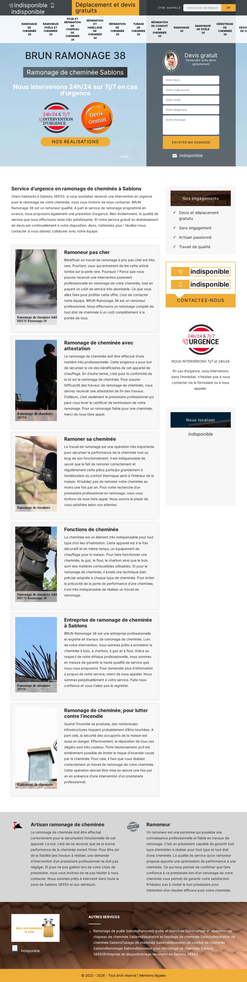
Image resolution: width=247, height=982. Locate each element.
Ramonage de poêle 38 (203, 29)
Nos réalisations (75, 141)
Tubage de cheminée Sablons (145, 942)
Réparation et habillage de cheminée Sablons (177, 937)
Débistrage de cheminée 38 (225, 29)
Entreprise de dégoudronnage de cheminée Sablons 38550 (151, 954)
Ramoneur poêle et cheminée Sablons (168, 931)
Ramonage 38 (181, 29)
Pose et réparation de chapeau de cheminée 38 (72, 29)
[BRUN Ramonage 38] (42, 928)
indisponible (31, 5)
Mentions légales (152, 975)
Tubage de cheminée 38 (138, 29)
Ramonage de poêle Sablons (115, 931)
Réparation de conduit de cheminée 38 (159, 29)
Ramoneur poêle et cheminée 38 (50, 29)
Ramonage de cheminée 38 (29, 29)
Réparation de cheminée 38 (117, 29)
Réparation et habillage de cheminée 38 (95, 29)
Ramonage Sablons (121, 948)
